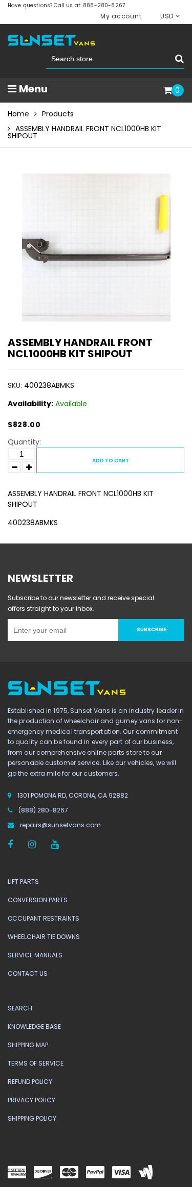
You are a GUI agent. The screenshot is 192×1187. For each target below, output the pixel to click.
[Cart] (167, 91)
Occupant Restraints (43, 918)
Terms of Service (35, 1063)
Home (18, 114)
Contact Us (28, 973)
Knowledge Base (34, 1026)
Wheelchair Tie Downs (44, 936)
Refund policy (30, 1081)
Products (58, 114)
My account (120, 16)
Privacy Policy (31, 1100)
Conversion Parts (38, 900)
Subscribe (151, 629)
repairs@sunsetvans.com (60, 825)
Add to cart (110, 460)
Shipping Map (28, 1045)
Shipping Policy (32, 1118)
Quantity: (24, 442)
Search (20, 1008)
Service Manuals (35, 955)
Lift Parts (23, 881)
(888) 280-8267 (43, 810)
